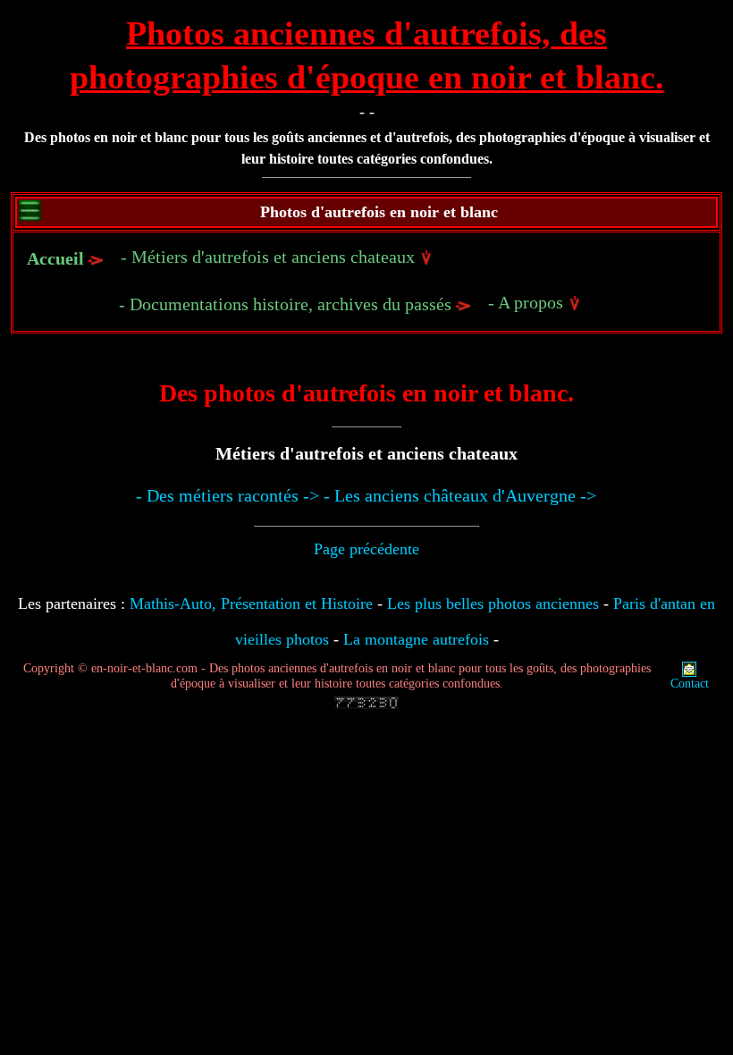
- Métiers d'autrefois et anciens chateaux (270, 256)
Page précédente (366, 549)
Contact (689, 683)
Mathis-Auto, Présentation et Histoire (251, 603)
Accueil (55, 258)
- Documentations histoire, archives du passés (287, 304)
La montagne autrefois (416, 639)
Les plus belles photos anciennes (493, 603)
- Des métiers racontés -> (227, 495)
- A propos (528, 302)
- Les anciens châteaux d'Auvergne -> (460, 495)
